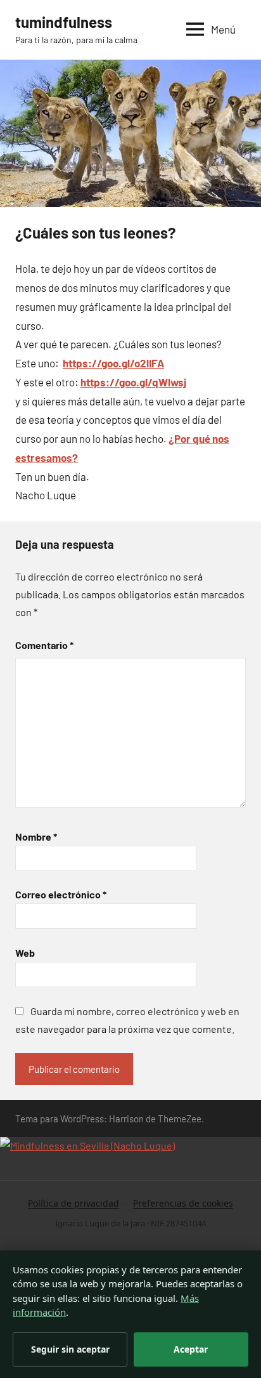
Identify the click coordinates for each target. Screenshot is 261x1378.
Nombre (36, 836)
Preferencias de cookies (183, 1203)
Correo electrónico (60, 894)
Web (25, 953)
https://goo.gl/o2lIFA (113, 363)
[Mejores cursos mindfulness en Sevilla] (87, 1145)
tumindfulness (63, 22)
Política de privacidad (73, 1203)
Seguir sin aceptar (70, 1349)
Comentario (44, 645)
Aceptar (191, 1349)
